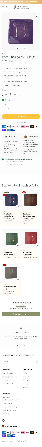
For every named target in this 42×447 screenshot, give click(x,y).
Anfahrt (25, 387)
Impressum (5, 414)
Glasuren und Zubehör (9, 377)
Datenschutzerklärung (9, 407)
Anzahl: (4, 104)
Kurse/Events (6, 380)
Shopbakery (24, 441)
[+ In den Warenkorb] (18, 206)
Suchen (25, 373)
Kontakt (25, 377)
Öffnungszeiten (28, 384)
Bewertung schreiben (21, 314)
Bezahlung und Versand (10, 410)
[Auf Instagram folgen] (3, 420)
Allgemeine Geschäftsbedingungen (10, 399)
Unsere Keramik (7, 373)
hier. (24, 153)
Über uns (26, 380)
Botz (3, 53)
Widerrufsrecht (7, 403)
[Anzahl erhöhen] (12, 109)
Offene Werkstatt (7, 384)
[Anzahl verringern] (4, 109)
